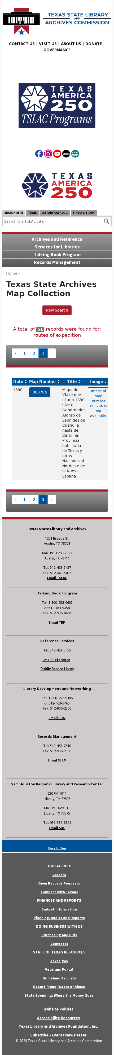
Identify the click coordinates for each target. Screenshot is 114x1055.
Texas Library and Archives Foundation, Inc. (58, 1026)
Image (96, 381)
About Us (71, 43)
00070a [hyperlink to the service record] (40, 392)
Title (72, 381)
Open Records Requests (59, 883)
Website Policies (58, 1009)
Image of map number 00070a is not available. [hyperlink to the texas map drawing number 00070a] (98, 403)
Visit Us (48, 43)
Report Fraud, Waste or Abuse (59, 986)
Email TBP (57, 622)
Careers (59, 874)
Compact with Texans (59, 892)
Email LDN (57, 718)
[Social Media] (75, 155)
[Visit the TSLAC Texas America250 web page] (57, 101)
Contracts (59, 943)
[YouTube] (57, 155)
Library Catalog (55, 212)
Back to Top (57, 848)
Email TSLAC (57, 578)
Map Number (42, 381)
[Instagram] (48, 155)
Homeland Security (59, 978)
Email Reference (56, 660)
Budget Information (59, 909)
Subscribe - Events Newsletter (58, 1035)
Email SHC (57, 828)
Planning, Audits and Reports (59, 917)
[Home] (57, 19)
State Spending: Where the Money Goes (59, 995)
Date (18, 381)
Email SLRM (57, 760)
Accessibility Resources (58, 1017)
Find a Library (84, 212)
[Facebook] (39, 155)
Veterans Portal (59, 969)
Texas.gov (59, 960)
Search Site (13, 212)
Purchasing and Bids (59, 935)
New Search (57, 310)
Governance (57, 49)
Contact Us (22, 43)
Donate (93, 43)
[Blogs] (66, 155)
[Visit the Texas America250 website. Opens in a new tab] (57, 185)
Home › (13, 273)
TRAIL (32, 212)
